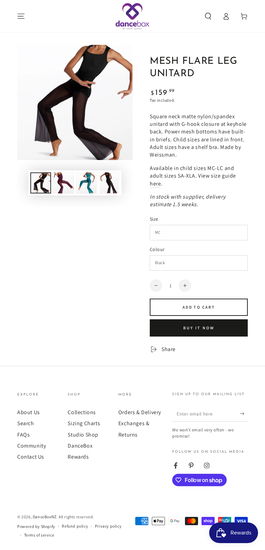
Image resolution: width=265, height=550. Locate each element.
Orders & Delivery (139, 412)
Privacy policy (108, 526)
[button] (208, 16)
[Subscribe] (244, 413)
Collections (82, 412)
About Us (28, 412)
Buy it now (199, 327)
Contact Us (30, 456)
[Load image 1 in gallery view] (40, 182)
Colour (157, 249)
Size (154, 219)
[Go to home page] (133, 16)
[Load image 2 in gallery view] (63, 182)
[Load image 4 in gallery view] (109, 182)
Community (31, 445)
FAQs (23, 434)
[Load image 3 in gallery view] (86, 182)
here (155, 183)
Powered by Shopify (36, 526)
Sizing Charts (84, 423)
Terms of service (39, 535)
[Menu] (21, 16)
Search (25, 423)
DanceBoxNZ (45, 516)
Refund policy (75, 526)
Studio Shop (83, 434)
